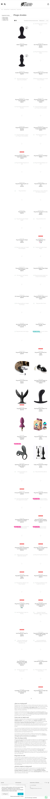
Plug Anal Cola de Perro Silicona (40, 492)
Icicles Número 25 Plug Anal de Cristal (40, 662)
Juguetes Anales (6, 15)
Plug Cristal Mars (21, 211)
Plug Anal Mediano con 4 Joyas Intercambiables (40, 100)
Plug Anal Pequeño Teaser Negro (40, 268)
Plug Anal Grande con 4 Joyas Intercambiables (22, 269)
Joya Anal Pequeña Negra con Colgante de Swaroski (40, 381)
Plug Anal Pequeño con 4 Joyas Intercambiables (22, 100)
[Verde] (21, 607)
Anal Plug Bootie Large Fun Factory (22, 634)
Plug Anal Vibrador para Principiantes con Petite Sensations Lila (22, 662)
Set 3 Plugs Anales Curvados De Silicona (40, 45)
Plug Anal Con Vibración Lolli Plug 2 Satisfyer (22, 604)
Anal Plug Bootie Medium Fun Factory (40, 409)
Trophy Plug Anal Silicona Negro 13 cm (40, 465)
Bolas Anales (5, 17)
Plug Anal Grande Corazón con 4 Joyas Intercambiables (41, 297)
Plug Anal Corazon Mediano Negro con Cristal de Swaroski (40, 520)
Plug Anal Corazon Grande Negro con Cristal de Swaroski (22, 548)
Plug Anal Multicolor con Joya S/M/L (40, 437)
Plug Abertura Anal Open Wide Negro (21, 576)
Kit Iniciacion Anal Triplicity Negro (22, 296)
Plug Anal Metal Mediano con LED (40, 184)
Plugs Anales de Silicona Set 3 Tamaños (22, 128)
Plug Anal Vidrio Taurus (40, 324)
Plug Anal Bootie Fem (40, 239)
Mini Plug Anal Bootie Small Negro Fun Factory (22, 325)
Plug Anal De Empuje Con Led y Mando (41, 212)
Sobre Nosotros (5, 785)
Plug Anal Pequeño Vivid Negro (40, 155)
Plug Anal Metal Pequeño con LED (21, 184)
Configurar (5, 794)
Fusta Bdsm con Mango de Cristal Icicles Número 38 (22, 691)
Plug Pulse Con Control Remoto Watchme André (41, 548)
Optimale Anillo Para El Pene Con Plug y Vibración (22, 465)
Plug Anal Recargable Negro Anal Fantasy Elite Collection (40, 634)
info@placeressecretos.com (36, 788)
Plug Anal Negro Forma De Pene (41, 72)
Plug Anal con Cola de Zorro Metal (41, 353)
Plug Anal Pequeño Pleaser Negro (22, 240)
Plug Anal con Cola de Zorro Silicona (22, 381)
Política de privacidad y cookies (16, 796)
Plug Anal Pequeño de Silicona (40, 575)
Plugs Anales (5, 18)
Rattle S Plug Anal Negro (22, 44)
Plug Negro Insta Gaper (22, 408)
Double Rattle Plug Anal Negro (22, 72)
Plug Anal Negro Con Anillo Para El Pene (40, 691)
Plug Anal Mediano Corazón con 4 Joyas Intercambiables (22, 156)
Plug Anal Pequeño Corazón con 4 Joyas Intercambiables (41, 128)
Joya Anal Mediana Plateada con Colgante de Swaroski (22, 520)
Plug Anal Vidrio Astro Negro (22, 352)
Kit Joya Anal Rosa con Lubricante (22, 492)
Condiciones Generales (21, 785)
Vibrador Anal (5, 20)
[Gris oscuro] (41, 242)
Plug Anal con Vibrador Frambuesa (22, 437)
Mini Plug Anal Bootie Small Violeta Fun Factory (41, 604)
